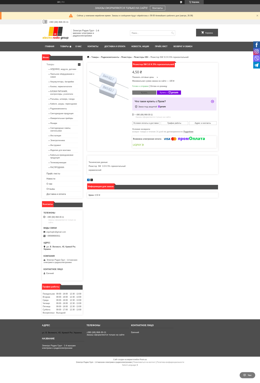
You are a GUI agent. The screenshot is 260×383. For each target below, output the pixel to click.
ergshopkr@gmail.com (56, 232)
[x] (91, 180)
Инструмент (55, 145)
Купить (144, 93)
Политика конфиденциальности (170, 362)
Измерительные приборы (61, 118)
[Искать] (172, 33)
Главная (49, 46)
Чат (250, 375)
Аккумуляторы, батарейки (62, 82)
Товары (64, 46)
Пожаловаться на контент (144, 362)
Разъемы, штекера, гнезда (62, 99)
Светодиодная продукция (61, 113)
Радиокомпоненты (110, 57)
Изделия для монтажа (60, 150)
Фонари (53, 123)
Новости (50, 178)
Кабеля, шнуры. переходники (63, 104)
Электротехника (57, 140)
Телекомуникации (58, 162)
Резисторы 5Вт (141, 57)
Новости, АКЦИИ (140, 46)
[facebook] (88, 180)
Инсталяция (55, 135)
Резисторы (126, 57)
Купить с (164, 92)
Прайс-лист (161, 46)
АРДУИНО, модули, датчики (63, 69)
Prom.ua (143, 359)
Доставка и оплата (114, 46)
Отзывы (50, 189)
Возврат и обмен (182, 46)
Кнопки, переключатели (61, 86)
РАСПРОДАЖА (57, 167)
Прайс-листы (53, 173)
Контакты (157, 8)
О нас (78, 46)
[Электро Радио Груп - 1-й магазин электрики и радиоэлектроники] (55, 33)
